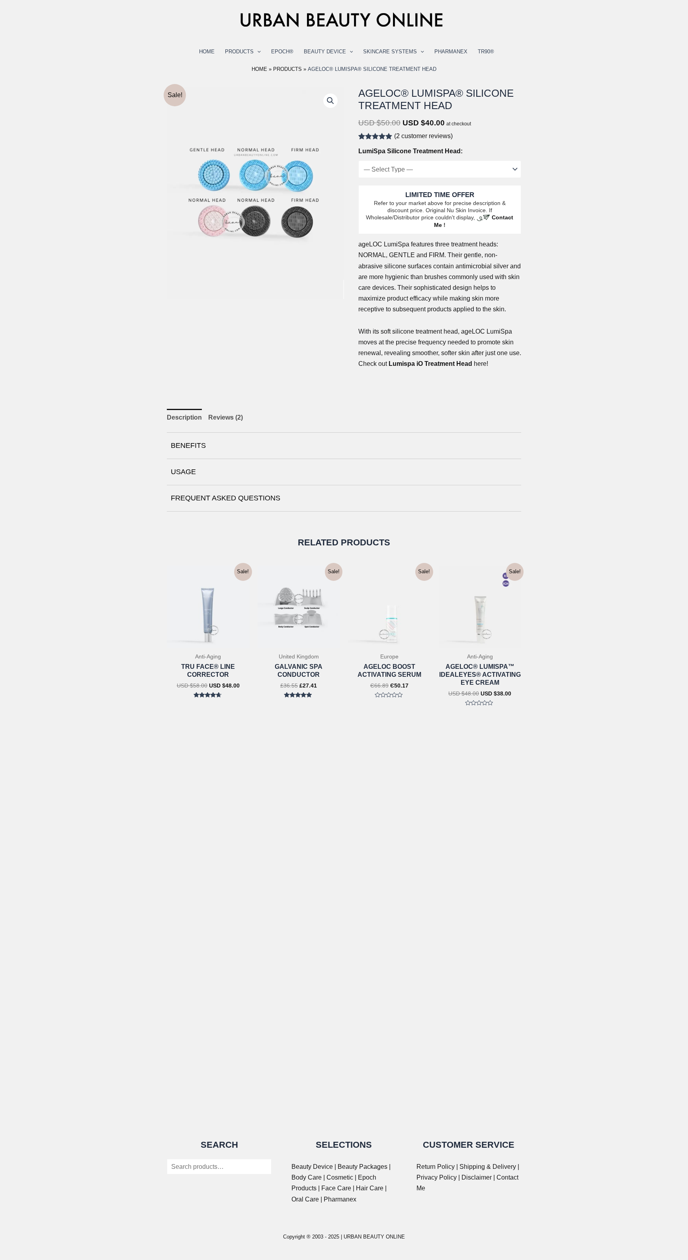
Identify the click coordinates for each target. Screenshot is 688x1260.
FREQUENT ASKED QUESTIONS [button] (225, 498)
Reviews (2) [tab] (225, 417)
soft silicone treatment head (419, 331)
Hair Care (369, 1188)
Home (207, 52)
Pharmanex (450, 52)
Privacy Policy (436, 1177)
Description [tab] (184, 417)
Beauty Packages (362, 1166)
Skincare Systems (390, 52)
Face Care (336, 1188)
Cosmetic (339, 1177)
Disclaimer (476, 1177)
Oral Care (305, 1199)
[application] (257, 52)
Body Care (306, 1177)
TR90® (486, 52)
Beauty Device (325, 52)
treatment (464, 244)
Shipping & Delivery (487, 1166)
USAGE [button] (183, 472)
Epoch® (282, 52)
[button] (330, 101)
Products (239, 52)
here (438, 363)
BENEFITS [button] (188, 445)
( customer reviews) (423, 136)
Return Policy (435, 1166)
